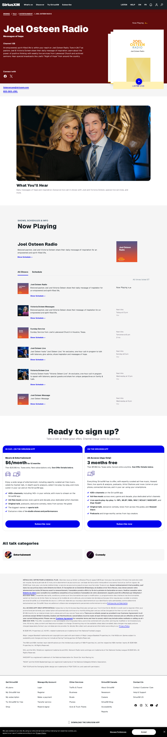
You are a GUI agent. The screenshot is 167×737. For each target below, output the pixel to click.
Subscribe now (42, 524)
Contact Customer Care (143, 687)
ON (139, 5)
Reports (104, 711)
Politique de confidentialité (117, 603)
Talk (15, 14)
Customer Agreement (64, 618)
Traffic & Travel (75, 687)
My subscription (12, 697)
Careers (104, 697)
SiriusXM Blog (107, 702)
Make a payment (45, 697)
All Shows (23, 272)
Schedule (37, 272)
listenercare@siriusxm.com (16, 87)
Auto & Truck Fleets (77, 707)
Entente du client (29, 593)
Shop (8, 707)
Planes (72, 702)
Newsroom (105, 692)
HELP (132, 5)
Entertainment (25, 14)
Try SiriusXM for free (14, 702)
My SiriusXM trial (13, 692)
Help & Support (139, 692)
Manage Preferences (118, 732)
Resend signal (43, 707)
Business (73, 692)
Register (41, 692)
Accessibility (106, 707)
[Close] (164, 732)
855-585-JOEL (10, 91)
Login (40, 687)
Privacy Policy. (41, 733)
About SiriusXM (107, 687)
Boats (71, 697)
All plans (9, 687)
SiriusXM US (138, 697)
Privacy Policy (124, 626)
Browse (6, 14)
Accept (144, 732)
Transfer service (44, 702)
